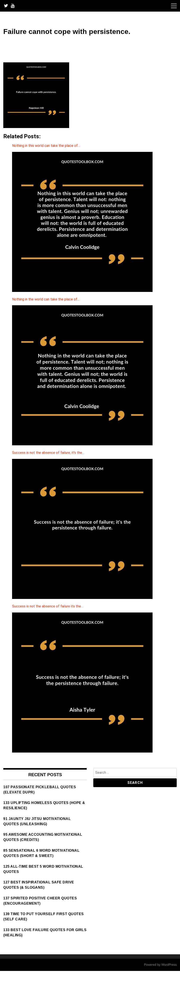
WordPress (169, 964)
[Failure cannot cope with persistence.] (36, 127)
